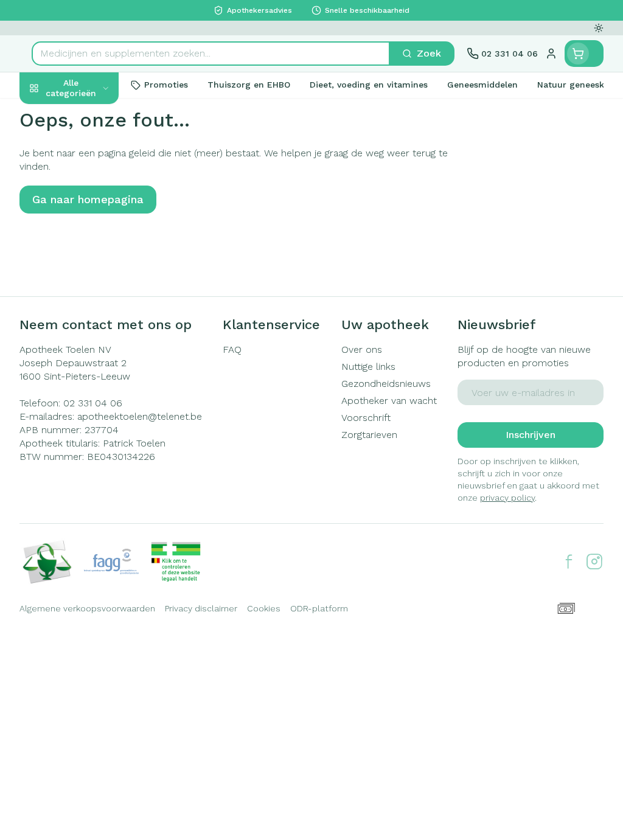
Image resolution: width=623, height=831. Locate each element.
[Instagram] (594, 561)
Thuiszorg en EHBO (97, 313)
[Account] (551, 53)
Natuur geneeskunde (97, 285)
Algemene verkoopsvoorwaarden (87, 608)
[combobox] (211, 53)
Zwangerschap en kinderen (97, 224)
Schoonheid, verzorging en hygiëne (97, 146)
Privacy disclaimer (201, 608)
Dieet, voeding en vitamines (97, 185)
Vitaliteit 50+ (97, 257)
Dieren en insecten (97, 341)
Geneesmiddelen (97, 369)
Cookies (263, 608)
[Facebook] (569, 561)
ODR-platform (319, 608)
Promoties (53, 113)
